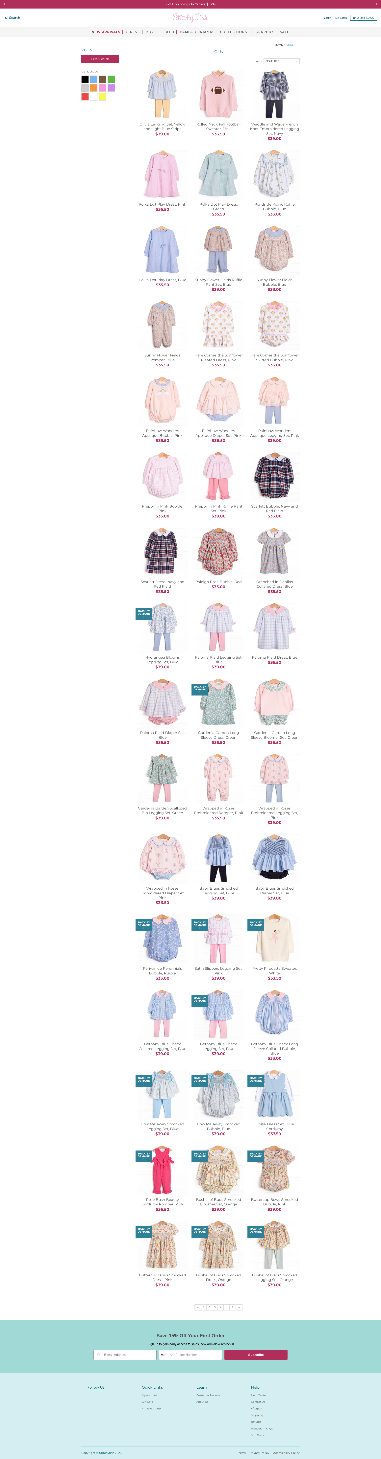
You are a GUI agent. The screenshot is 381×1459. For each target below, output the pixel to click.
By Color (90, 72)
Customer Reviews (208, 1395)
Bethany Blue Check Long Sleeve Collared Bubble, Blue (274, 1049)
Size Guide (258, 1435)
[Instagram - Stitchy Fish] (96, 1394)
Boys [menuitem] (151, 32)
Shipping (257, 1415)
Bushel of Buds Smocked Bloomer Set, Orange (218, 1201)
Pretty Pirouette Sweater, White (274, 970)
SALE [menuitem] (284, 32)
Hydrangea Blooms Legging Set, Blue (162, 659)
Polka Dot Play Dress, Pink (162, 204)
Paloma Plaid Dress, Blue (274, 657)
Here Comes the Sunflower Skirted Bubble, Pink (274, 357)
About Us (202, 1401)
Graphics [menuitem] (265, 32)
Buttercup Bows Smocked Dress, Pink (162, 1277)
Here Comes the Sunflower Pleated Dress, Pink (218, 357)
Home (279, 44)
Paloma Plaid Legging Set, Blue (218, 659)
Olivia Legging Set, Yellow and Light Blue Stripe (163, 126)
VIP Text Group (151, 1408)
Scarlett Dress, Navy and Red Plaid (162, 584)
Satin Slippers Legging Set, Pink (218, 970)
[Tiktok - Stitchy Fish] (104, 1394)
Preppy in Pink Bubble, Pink (162, 508)
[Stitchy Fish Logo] (190, 18)
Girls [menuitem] (131, 32)
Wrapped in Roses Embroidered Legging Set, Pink (274, 813)
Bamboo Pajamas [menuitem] (197, 32)
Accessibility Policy (286, 1453)
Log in (328, 17)
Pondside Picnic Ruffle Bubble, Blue (274, 206)
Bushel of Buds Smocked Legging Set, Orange (274, 1277)
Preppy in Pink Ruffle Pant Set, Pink (218, 508)
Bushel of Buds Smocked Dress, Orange (218, 1277)
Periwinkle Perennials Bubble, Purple (162, 970)
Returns (256, 1421)
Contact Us (258, 1401)
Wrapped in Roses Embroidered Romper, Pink (218, 810)
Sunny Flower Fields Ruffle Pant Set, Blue (218, 282)
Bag (365, 18)
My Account (149, 1395)
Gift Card (147, 1401)
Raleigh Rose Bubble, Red (218, 582)
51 (233, 1307)
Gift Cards (341, 17)
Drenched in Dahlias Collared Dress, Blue (274, 584)
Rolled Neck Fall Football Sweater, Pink (218, 126)
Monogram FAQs (262, 1428)
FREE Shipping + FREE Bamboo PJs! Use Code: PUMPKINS (190, 4)
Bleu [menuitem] (169, 32)
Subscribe (256, 1354)
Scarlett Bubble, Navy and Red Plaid (274, 508)
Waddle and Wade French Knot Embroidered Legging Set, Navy (274, 129)
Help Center (259, 1395)
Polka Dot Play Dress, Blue (162, 280)
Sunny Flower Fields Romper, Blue (162, 357)
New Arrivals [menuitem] (106, 32)
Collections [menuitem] (233, 32)
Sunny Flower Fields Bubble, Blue (274, 282)
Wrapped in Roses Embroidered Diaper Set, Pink (162, 893)
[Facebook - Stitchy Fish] (89, 1394)
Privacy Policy (259, 1453)
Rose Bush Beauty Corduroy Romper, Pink (162, 1201)
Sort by (258, 61)
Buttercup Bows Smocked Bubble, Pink (274, 1201)
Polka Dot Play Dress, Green (218, 206)
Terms (241, 1453)
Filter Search (100, 59)
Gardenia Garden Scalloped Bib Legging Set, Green (162, 810)
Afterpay (256, 1408)
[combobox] (166, 1355)
